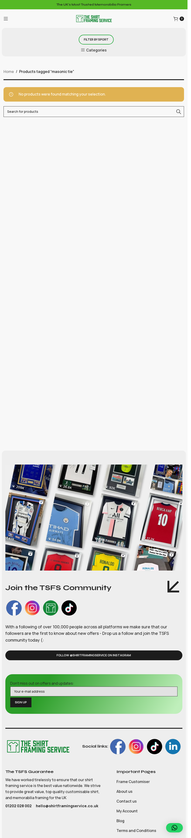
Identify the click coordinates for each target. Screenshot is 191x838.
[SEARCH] (178, 111)
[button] (174, 827)
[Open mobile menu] (5, 18)
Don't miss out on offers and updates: (42, 683)
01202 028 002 (18, 805)
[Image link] (38, 746)
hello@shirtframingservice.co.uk (67, 805)
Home (8, 71)
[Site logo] (94, 18)
